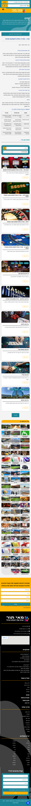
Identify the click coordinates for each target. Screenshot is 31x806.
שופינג (28, 731)
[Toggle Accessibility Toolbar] (28, 803)
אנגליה (14, 741)
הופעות (21, 389)
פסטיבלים (28, 729)
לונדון (28, 741)
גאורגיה (14, 743)
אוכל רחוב (28, 718)
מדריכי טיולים (26, 685)
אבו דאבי (28, 758)
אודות (28, 687)
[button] (3, 9)
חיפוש (4, 2)
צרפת (14, 760)
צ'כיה (14, 758)
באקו (29, 756)
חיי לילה (21, 263)
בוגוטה (28, 764)
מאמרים (27, 691)
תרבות (12, 263)
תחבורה (28, 714)
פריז (29, 751)
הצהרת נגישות (25, 697)
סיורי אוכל (28, 720)
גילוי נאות (27, 703)
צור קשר (27, 689)
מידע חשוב (27, 712)
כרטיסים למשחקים (26, 716)
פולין (15, 754)
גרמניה (14, 745)
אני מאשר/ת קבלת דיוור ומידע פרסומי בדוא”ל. (18, 790)
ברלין (29, 747)
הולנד (14, 747)
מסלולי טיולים (27, 727)
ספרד (14, 751)
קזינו (27, 159)
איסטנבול (28, 760)
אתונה (28, 762)
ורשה (28, 754)
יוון (15, 749)
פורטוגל (14, 756)
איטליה (14, 764)
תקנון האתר (25, 700)
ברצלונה (28, 743)
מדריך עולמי (27, 683)
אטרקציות (22, 159)
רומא (29, 749)
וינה (29, 745)
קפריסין (14, 762)
